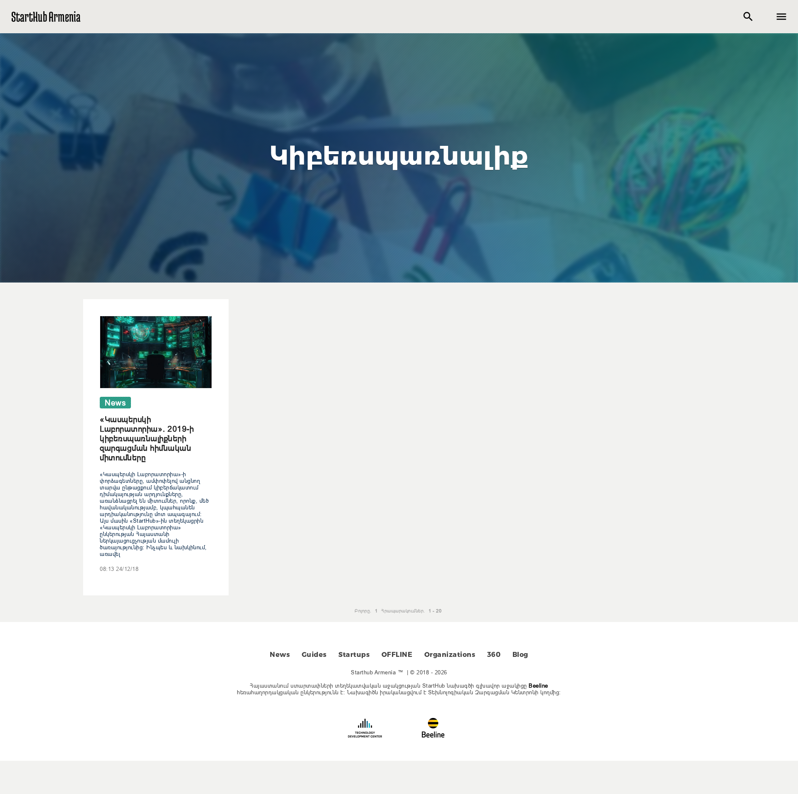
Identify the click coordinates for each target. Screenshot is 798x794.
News (280, 655)
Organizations (449, 655)
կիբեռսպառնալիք (399, 155)
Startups (353, 655)
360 (494, 655)
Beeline (538, 685)
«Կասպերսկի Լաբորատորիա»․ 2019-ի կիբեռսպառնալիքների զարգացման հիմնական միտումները (147, 438)
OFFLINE (397, 655)
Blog (520, 655)
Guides (314, 655)
